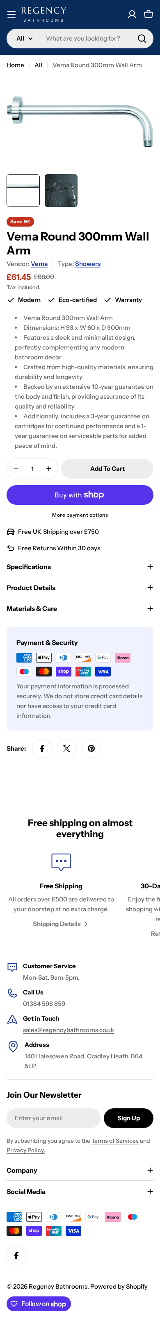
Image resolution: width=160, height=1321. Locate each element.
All (38, 65)
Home (15, 65)
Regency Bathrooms (58, 1286)
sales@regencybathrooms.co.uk (68, 1030)
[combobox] (80, 38)
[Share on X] (67, 748)
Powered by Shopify (119, 1286)
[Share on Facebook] (42, 748)
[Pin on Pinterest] (91, 748)
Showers (88, 264)
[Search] (142, 38)
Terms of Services (115, 1140)
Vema (39, 264)
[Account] (132, 14)
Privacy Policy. (26, 1150)
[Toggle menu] (11, 14)
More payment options (80, 515)
